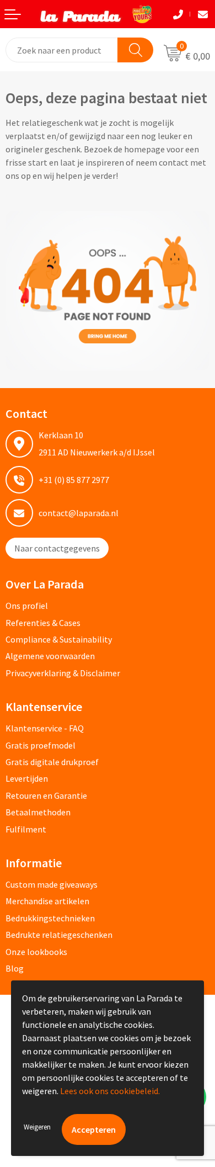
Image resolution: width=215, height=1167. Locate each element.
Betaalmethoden (38, 812)
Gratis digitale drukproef (52, 761)
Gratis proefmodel (41, 745)
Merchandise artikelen (47, 900)
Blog (15, 968)
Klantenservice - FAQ (45, 728)
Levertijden (27, 778)
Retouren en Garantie (46, 795)
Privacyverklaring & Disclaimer (63, 672)
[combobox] (62, 50)
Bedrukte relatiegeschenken (59, 934)
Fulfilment (26, 829)
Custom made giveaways (52, 884)
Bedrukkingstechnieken (50, 918)
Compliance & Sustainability (59, 639)
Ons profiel (27, 605)
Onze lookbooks (36, 951)
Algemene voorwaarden (50, 655)
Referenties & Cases (43, 622)
